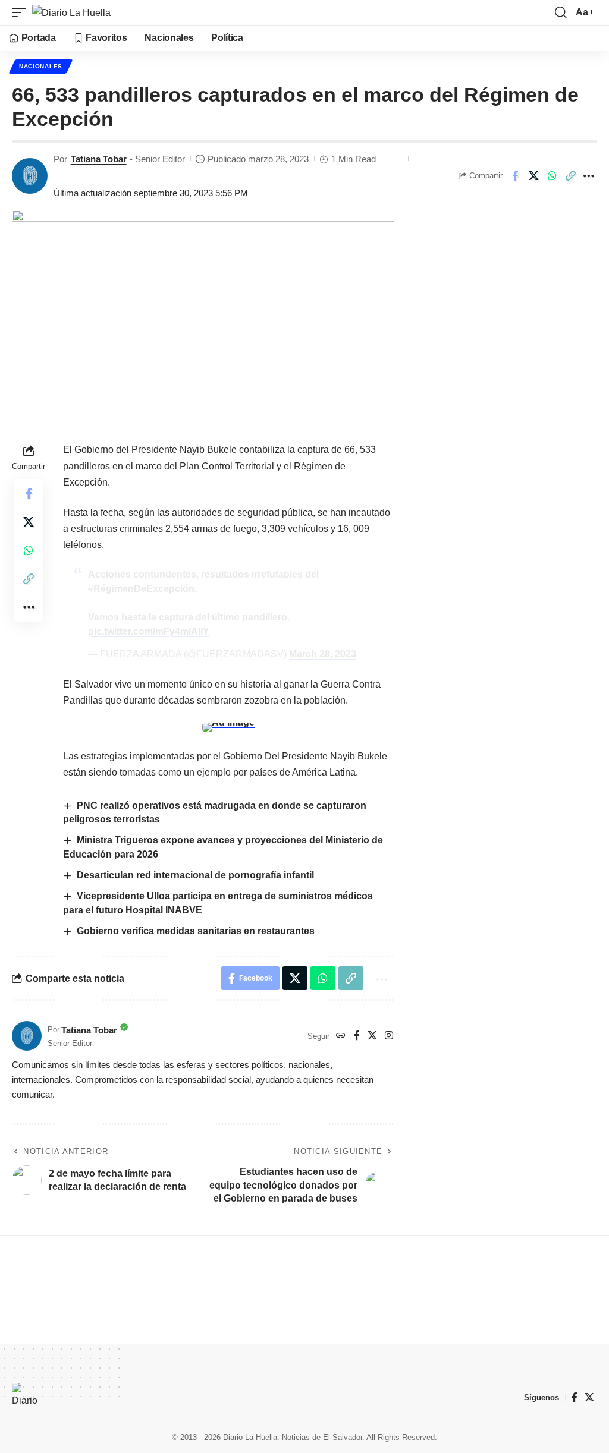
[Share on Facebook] (515, 175)
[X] (372, 1036)
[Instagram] (389, 1036)
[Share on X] (533, 175)
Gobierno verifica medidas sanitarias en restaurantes (196, 931)
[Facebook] (357, 1036)
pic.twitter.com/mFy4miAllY (148, 631)
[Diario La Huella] (71, 12)
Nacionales (40, 66)
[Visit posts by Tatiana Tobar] (30, 176)
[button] (22, 12)
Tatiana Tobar (99, 159)
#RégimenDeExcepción (141, 589)
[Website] (341, 1036)
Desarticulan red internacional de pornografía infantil (195, 875)
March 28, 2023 (322, 654)
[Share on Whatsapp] (552, 175)
